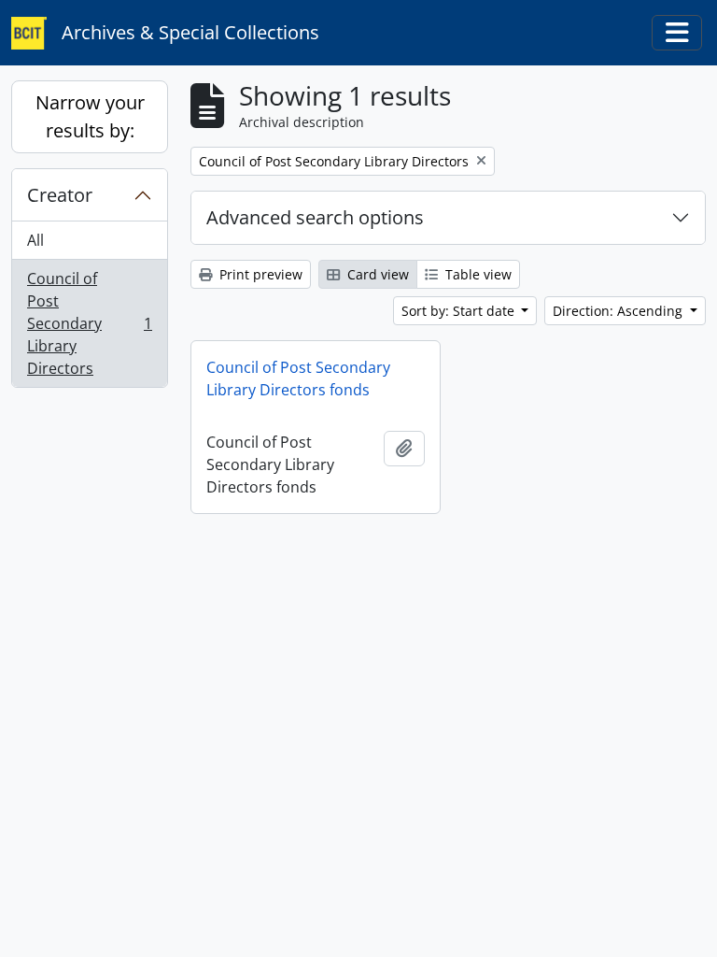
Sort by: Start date (459, 311)
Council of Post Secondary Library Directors (89, 323)
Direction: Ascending (619, 311)
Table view (477, 274)
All (35, 240)
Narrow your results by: (90, 116)
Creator (59, 194)
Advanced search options (315, 217)
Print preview (259, 274)
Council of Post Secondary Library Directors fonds (298, 378)
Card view (376, 274)
